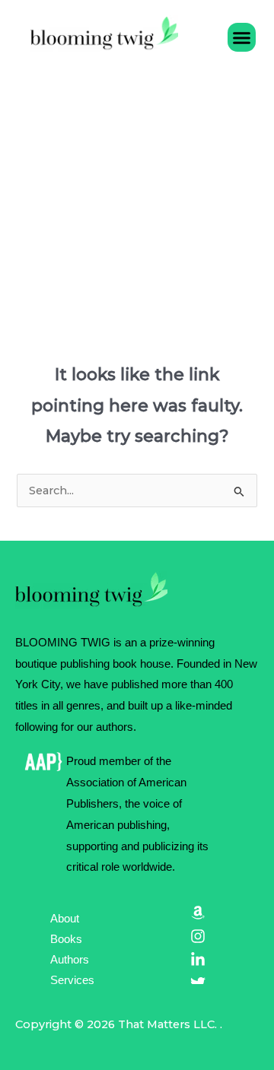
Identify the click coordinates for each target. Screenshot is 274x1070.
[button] (242, 37)
